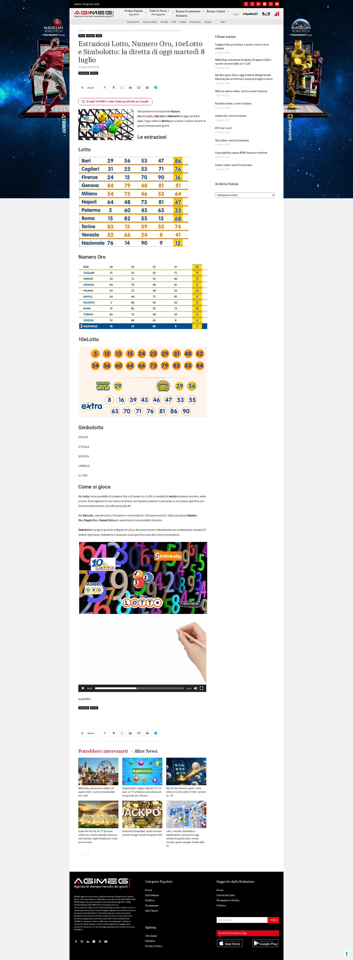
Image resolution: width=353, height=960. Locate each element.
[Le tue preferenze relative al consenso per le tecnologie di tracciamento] (346, 953)
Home (81, 30)
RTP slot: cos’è (223, 128)
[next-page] (86, 853)
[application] (142, 656)
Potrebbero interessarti (103, 751)
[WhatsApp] (121, 87)
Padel (183, 21)
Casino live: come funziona (230, 115)
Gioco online (150, 21)
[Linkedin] (258, 4)
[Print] (147, 87)
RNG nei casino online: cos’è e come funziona (241, 91)
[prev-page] (80, 853)
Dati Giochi (133, 21)
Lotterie (90, 35)
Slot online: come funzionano (232, 140)
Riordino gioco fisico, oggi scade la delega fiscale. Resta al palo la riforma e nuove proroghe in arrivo (244, 77)
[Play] (83, 688)
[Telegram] (264, 4)
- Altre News (144, 751)
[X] (270, 4)
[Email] (138, 87)
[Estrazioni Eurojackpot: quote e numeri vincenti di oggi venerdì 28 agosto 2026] (142, 814)
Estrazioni (195, 21)
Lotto (99, 35)
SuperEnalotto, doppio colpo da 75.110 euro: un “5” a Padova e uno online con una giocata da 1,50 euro (141, 792)
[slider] (139, 688)
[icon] (230, 946)
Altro (223, 21)
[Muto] (195, 688)
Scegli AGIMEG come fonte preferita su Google (117, 101)
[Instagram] (252, 4)
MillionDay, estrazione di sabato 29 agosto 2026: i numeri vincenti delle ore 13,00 (96, 792)
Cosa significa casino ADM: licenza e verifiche (241, 152)
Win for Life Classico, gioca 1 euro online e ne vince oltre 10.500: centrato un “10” (186, 792)
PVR (174, 21)
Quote (207, 21)
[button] (142, 656)
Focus (91, 30)
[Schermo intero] (201, 688)
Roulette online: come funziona (233, 103)
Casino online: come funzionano (233, 165)
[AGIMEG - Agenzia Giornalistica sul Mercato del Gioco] (94, 14)
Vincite (164, 21)
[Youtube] (277, 4)
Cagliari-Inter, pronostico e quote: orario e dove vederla (242, 46)
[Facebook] (246, 4)
